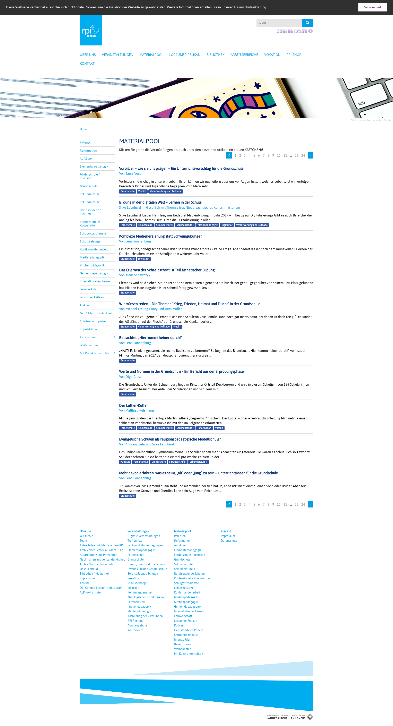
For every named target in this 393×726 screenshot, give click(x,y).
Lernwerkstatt (89, 289)
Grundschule (89, 186)
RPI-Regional (136, 620)
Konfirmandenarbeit (94, 249)
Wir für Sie (86, 536)
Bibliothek (216, 54)
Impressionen (88, 578)
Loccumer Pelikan (184, 54)
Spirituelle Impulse (93, 321)
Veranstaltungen (117, 54)
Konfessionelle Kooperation (90, 223)
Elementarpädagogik (94, 166)
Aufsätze (86, 158)
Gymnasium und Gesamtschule (147, 569)
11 (285, 155)
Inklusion (133, 587)
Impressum (228, 536)
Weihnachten (89, 345)
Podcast (85, 305)
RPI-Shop (294, 54)
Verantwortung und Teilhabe (165, 191)
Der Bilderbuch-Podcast (96, 313)
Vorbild (142, 191)
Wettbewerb (135, 630)
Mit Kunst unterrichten (188, 653)
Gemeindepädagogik (94, 273)
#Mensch (86, 142)
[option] (196, 97)
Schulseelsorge (90, 241)
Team (83, 540)
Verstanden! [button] (372, 7)
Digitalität (227, 225)
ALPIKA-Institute (90, 592)
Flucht (176, 326)
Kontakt (87, 63)
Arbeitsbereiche (244, 54)
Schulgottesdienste (93, 233)
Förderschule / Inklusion (90, 176)
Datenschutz (229, 540)
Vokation (272, 54)
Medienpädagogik (92, 257)
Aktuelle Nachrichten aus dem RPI (102, 545)
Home (84, 129)
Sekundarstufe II (91, 202)
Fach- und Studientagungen (145, 545)
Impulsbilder (88, 329)
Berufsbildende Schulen (90, 212)
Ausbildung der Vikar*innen (145, 616)
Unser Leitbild (89, 569)
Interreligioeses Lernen (96, 281)
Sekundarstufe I (91, 194)
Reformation (88, 150)
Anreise (85, 583)
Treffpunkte (135, 540)
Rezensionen (182, 644)
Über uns (88, 54)
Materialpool (151, 54)
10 (279, 155)
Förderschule (128, 225)
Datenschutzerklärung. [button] (250, 7)
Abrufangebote (137, 625)
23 (296, 155)
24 (303, 155)
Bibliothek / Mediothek (94, 573)
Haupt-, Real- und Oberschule (146, 564)
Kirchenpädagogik (92, 265)
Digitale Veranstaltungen (144, 536)
